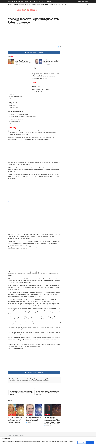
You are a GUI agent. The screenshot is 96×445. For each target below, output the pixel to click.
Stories (45, 1)
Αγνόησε (90, 442)
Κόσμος (26, 1)
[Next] (36, 68)
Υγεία (30, 1)
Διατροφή (49, 1)
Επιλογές (81, 442)
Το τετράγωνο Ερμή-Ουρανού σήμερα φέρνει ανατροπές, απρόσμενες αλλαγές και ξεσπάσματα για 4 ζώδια (23, 61)
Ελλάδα (13, 1)
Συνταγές (41, 1)
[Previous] (33, 68)
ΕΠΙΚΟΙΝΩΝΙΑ (22, 435)
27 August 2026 (46, 64)
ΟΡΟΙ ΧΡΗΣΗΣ (15, 435)
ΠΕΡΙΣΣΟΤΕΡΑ (34, 1)
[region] (48, 441)
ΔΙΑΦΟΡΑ (9, 1)
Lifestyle (22, 1)
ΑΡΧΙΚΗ (9, 435)
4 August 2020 (11, 46)
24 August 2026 (48, 425)
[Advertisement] (20, 35)
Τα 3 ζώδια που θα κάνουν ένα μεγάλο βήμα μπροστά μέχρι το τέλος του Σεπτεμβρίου (51, 61)
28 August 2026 (19, 64)
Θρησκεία (18, 1)
